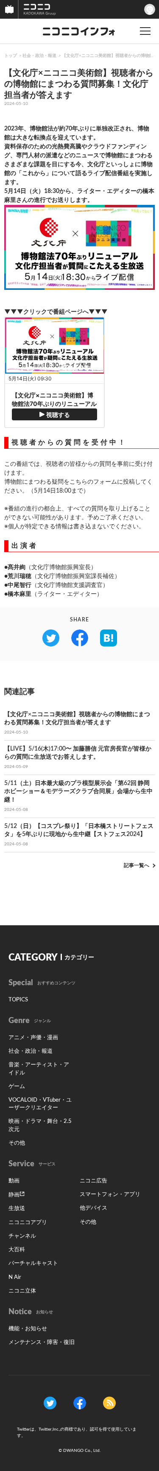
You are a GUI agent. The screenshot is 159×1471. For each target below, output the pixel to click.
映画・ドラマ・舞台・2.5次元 (40, 1125)
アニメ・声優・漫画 (33, 1037)
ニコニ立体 (22, 1291)
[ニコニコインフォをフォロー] (50, 1403)
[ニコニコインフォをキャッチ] (109, 1403)
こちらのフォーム (93, 482)
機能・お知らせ (27, 1329)
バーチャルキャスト (33, 1263)
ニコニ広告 (93, 1181)
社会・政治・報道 (39, 56)
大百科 (16, 1250)
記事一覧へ (136, 865)
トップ (10, 56)
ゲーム (16, 1086)
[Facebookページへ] (79, 1403)
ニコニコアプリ (27, 1222)
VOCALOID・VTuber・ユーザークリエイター (40, 1104)
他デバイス (93, 1208)
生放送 (16, 1208)
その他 (16, 1143)
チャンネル (22, 1236)
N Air (14, 1277)
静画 (14, 1195)
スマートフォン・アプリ (110, 1194)
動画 (14, 1181)
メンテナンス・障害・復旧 (41, 1342)
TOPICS (18, 1000)
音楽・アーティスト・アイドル (38, 1068)
